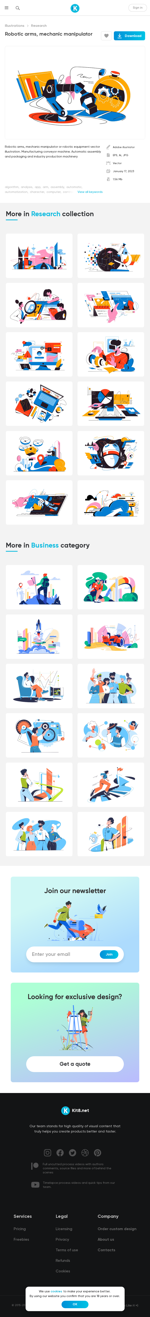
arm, (46, 187)
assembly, (58, 187)
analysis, (27, 187)
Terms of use (67, 1250)
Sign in (138, 7)
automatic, (74, 187)
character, (38, 192)
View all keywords (90, 192)
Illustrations (14, 26)
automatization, (17, 192)
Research (39, 26)
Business (45, 546)
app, (38, 187)
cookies (56, 1291)
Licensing (64, 1229)
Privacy (62, 1240)
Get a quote (75, 1064)
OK (75, 1304)
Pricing (20, 1229)
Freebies (21, 1240)
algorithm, (12, 187)
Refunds (63, 1261)
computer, (54, 192)
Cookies (63, 1271)
